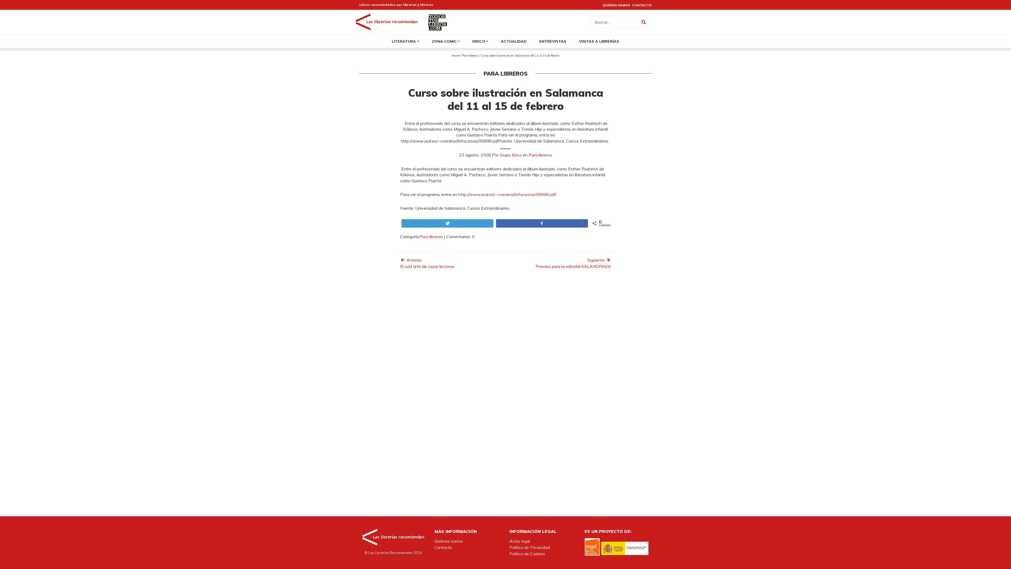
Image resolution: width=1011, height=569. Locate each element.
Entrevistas (552, 41)
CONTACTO (642, 5)
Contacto (443, 547)
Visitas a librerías (599, 41)
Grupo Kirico (511, 155)
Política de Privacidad (529, 547)
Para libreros (470, 55)
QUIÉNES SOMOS (616, 5)
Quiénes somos (448, 541)
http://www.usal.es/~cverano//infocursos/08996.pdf (507, 194)
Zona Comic (444, 41)
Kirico (478, 41)
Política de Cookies (527, 553)
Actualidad (514, 41)
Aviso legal (519, 541)
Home (456, 55)
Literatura (404, 41)
